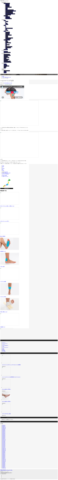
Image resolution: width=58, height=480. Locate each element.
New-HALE (6, 171)
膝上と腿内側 (2, 236)
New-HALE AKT (7, 17)
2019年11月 (4, 460)
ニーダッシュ (7, 6)
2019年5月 (3, 463)
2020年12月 (4, 448)
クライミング (6, 56)
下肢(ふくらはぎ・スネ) (9, 28)
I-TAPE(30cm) (7, 4)
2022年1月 (3, 438)
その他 (5, 67)
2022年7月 (3, 434)
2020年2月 (3, 457)
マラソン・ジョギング (8, 46)
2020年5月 (3, 454)
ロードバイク (6, 60)
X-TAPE (6, 9)
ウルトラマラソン (6, 57)
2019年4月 (3, 464)
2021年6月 (3, 442)
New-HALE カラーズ (8, 18)
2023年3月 (3, 431)
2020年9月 (3, 451)
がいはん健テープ (8, 38)
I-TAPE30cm (7, 173)
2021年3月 (3, 445)
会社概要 (5, 72)
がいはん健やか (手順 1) (6, 401)
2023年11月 (4, 427)
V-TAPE (6, 8)
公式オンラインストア (7, 52)
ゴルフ (6, 40)
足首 (6, 29)
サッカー (6, 41)
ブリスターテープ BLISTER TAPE (10, 10)
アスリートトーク (4, 343)
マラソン (5, 58)
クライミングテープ (8, 7)
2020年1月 (3, 458)
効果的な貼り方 (6, 172)
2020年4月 (3, 455)
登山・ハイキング (8, 47)
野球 (6, 43)
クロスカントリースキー (7, 62)
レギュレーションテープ (9, 12)
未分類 (3, 349)
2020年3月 (3, 456)
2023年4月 (3, 430)
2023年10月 (4, 428)
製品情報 (5, 64)
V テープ (6, 36)
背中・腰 (6, 24)
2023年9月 (3, 429)
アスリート (3, 342)
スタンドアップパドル (7, 61)
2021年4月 (3, 444)
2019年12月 (4, 459)
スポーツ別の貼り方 (7, 39)
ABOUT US (3, 69)
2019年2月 (3, 466)
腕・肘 (6, 23)
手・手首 (6, 21)
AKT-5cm (3, 173)
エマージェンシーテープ (9, 11)
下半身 (5, 25)
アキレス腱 (2, 266)
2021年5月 (3, 443)
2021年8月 (3, 441)
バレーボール (7, 44)
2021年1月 (3, 447)
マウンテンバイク (6, 59)
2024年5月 (3, 426)
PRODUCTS (4, 2)
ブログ (3, 348)
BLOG (3, 63)
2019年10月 (4, 461)
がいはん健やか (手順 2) (6, 389)
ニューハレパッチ (8, 14)
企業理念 (5, 71)
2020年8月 (3, 452)
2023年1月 (3, 432)
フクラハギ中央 (3, 296)
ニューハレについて (7, 70)
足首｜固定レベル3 (3, 311)
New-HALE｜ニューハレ (6, 470)
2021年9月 (3, 440)
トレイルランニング (7, 54)
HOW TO (3, 19)
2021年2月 (3, 446)
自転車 (6, 48)
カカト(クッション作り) (4, 221)
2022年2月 (3, 437)
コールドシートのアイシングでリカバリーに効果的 (11, 364)
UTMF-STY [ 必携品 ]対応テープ (10, 13)
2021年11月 (4, 439)
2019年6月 (3, 462)
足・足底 (6, 30)
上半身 (5, 20)
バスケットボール (8, 42)
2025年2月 (3, 425)
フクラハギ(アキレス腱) (6, 413)
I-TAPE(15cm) (7, 5)
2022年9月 (3, 433)
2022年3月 (3, 436)
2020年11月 (4, 449)
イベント (5, 66)
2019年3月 (3, 465)
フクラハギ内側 (3, 281)
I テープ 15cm (7, 33)
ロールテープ (6, 15)
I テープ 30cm (7, 32)
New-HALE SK (7, 16)
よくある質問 (6, 49)
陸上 (6, 45)
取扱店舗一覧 (6, 51)
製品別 (5, 31)
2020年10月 (4, 450)
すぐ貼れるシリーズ (7, 3)
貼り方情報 (3, 351)
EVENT (3, 68)
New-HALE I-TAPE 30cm (8, 84)
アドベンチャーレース (7, 55)
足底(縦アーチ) (3, 251)
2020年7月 (3, 453)
